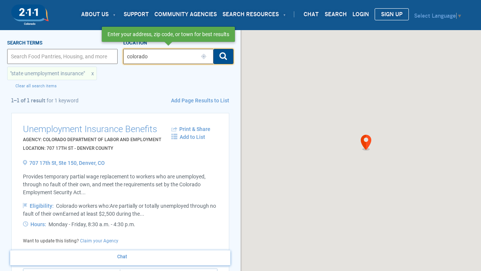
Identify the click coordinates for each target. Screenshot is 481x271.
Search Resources (250, 14)
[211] (30, 13)
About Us (95, 14)
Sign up (391, 14)
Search (336, 14)
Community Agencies (185, 14)
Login (360, 14)
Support (136, 14)
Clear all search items (36, 86)
